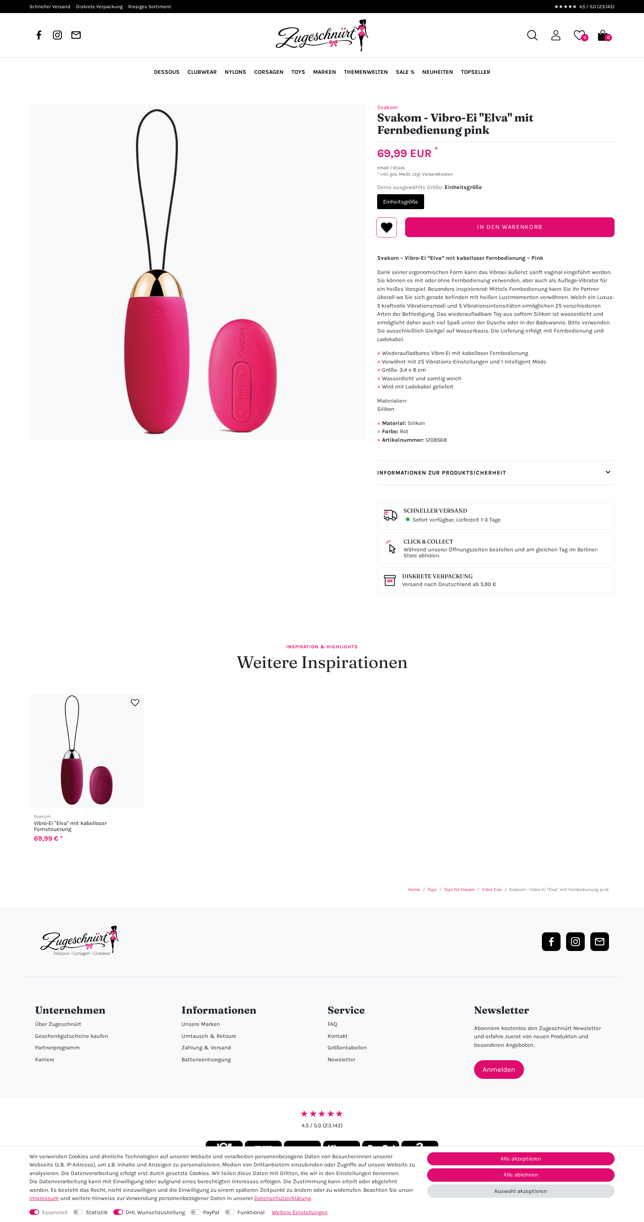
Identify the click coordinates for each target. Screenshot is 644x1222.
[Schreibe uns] (76, 35)
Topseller (475, 72)
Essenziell (54, 1212)
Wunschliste (386, 227)
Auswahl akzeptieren (520, 1191)
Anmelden (499, 1069)
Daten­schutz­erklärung (282, 1198)
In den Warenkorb (509, 226)
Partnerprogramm (57, 1047)
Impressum (44, 1198)
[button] (556, 35)
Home (414, 889)
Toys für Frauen (459, 889)
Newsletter (341, 1059)
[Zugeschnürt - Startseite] (322, 35)
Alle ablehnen (520, 1174)
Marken (324, 72)
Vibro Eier (492, 889)
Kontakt (338, 1036)
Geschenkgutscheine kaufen (71, 1036)
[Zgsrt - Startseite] (81, 941)
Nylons (235, 72)
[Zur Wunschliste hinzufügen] (135, 702)
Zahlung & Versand (206, 1047)
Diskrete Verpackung (437, 576)
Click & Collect (428, 541)
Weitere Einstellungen (300, 1212)
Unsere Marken (200, 1024)
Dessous (167, 72)
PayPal (211, 1212)
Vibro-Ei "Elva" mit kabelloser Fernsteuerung (70, 826)
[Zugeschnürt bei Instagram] (57, 35)
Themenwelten (366, 72)
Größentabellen (347, 1047)
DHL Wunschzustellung (155, 1212)
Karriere (44, 1059)
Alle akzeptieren (521, 1158)
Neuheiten (437, 72)
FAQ (332, 1024)
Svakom (387, 107)
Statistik (97, 1212)
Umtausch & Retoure (208, 1036)
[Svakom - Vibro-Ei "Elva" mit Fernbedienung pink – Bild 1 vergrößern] (197, 271)
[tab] (496, 473)
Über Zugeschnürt (58, 1024)
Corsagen (269, 72)
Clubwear (202, 72)
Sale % (405, 72)
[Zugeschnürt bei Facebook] (38, 35)
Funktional (251, 1212)
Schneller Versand (435, 510)
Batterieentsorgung (206, 1059)
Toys (298, 72)
